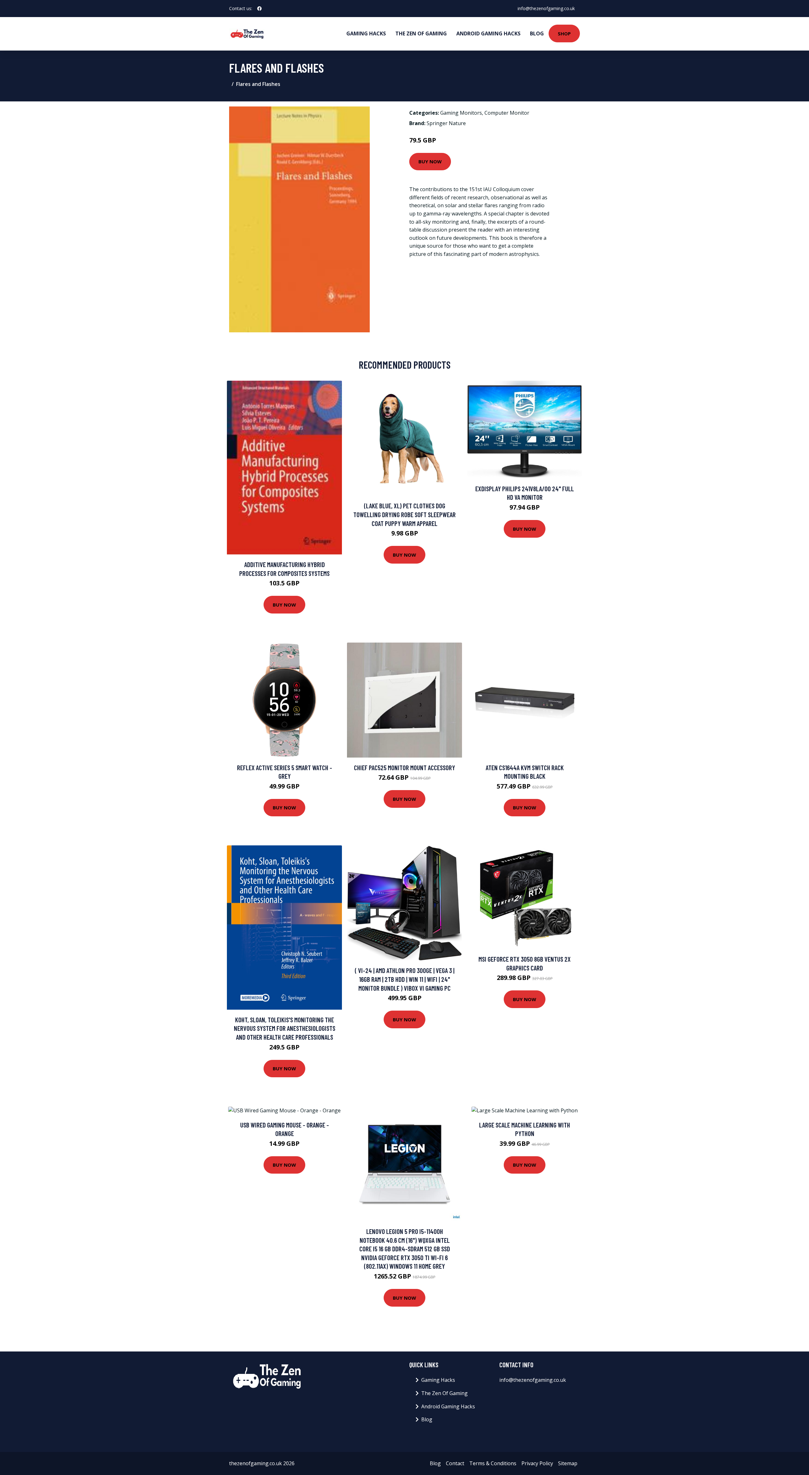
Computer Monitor (506, 112)
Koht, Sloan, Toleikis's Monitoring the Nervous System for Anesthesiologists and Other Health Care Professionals (284, 1028)
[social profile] (259, 9)
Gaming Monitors (461, 112)
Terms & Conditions (492, 1463)
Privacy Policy (537, 1463)
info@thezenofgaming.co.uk (546, 8)
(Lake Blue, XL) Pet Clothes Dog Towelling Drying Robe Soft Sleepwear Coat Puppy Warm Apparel (404, 514)
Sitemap (567, 1463)
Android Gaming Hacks (488, 33)
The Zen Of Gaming (421, 33)
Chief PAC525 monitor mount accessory (404, 767)
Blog (537, 33)
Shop (564, 33)
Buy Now (430, 161)
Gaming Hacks (366, 33)
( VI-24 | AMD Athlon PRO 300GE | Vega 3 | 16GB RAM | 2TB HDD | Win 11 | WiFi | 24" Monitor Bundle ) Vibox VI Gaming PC (404, 979)
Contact (455, 1463)
